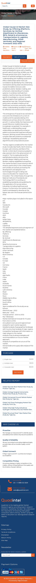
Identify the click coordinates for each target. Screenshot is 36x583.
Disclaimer (5, 535)
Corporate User (9, 367)
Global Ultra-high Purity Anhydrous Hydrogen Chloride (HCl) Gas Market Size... (17, 408)
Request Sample (27, 61)
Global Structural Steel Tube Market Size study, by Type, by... (17, 414)
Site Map (4, 540)
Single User (8, 359)
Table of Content (20, 57)
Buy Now (18, 372)
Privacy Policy (6, 529)
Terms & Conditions (8, 532)
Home (3, 16)
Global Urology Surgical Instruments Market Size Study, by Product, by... (15, 393)
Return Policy (6, 537)
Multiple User (8, 363)
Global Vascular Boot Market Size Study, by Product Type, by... (18, 387)
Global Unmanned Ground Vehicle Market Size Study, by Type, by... (17, 398)
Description (7, 57)
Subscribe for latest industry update (13, 552)
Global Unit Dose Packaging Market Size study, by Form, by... (17, 403)
